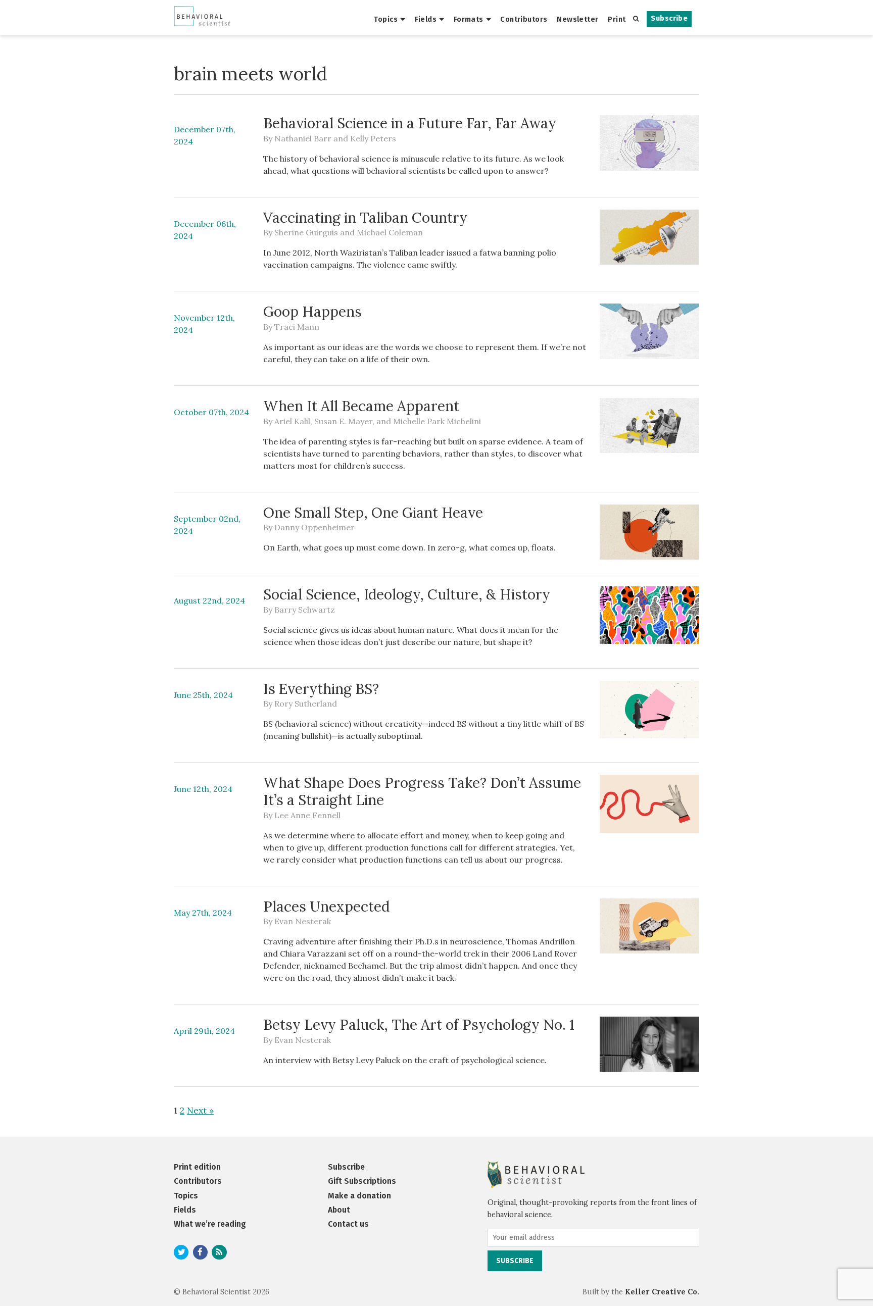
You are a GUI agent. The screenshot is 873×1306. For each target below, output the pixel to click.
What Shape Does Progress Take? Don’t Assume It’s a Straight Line (422, 791)
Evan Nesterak (302, 921)
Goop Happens (312, 312)
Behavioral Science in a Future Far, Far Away (409, 123)
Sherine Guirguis (306, 232)
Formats (468, 19)
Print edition (197, 1167)
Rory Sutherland (305, 703)
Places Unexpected (326, 906)
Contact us (348, 1224)
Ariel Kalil (292, 421)
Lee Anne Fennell (307, 815)
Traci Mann (296, 327)
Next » (200, 1110)
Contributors (523, 19)
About (339, 1210)
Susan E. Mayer (343, 421)
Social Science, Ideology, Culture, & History (406, 594)
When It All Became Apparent (361, 406)
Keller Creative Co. (662, 1291)
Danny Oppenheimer (314, 527)
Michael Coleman (390, 232)
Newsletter (577, 19)
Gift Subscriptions (362, 1181)
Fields (426, 19)
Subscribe (669, 18)
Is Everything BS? (321, 689)
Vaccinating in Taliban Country (365, 218)
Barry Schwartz (304, 610)
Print (616, 19)
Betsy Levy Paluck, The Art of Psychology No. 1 (418, 1025)
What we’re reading (210, 1224)
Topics (386, 19)
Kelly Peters (373, 138)
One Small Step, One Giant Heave (373, 513)
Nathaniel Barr (302, 138)
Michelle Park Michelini (437, 421)
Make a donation (359, 1195)
